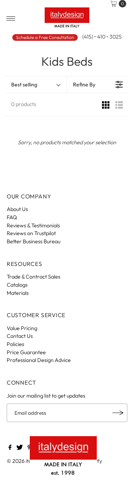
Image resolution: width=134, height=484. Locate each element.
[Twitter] (19, 448)
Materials (18, 293)
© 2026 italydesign (29, 461)
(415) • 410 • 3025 (102, 36)
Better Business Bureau (33, 241)
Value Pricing (22, 328)
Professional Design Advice (39, 360)
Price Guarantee (26, 352)
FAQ (12, 217)
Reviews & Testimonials (33, 225)
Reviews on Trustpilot (31, 233)
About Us (17, 209)
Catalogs (17, 284)
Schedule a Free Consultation (45, 37)
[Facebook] (10, 448)
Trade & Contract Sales (33, 276)
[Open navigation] (11, 18)
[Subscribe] (118, 413)
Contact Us (20, 336)
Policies (15, 344)
